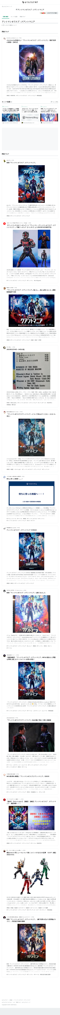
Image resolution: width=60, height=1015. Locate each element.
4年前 (21, 411)
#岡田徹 (9, 404)
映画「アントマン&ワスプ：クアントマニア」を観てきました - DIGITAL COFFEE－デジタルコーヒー (49, 110)
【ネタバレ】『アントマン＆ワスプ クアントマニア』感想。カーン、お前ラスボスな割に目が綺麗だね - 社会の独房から (30, 110)
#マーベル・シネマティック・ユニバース (37, 710)
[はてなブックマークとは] (11, 102)
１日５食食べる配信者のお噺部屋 (14, 476)
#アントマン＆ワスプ (32, 518)
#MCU (12, 583)
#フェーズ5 (42, 792)
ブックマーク (5, 106)
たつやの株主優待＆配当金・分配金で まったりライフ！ (18, 917)
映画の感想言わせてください (13, 411)
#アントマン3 (45, 469)
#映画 (8, 95)
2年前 (13, 160)
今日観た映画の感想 (11, 774)
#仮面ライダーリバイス (31, 907)
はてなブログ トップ (7, 6)
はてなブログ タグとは (6, 1002)
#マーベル (19, 518)
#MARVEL (12, 95)
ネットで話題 (14, 16)
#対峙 (8, 402)
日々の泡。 (9, 347)
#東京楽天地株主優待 (45, 974)
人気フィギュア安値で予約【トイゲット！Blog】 (17, 223)
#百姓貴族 (49, 910)
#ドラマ (33, 520)
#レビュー (29, 646)
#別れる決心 (13, 402)
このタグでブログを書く (52, 13)
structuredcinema (10, 717)
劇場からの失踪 (10, 287)
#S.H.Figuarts (37, 280)
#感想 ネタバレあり (15, 469)
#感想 (32, 340)
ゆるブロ (8, 160)
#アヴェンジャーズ (11, 518)
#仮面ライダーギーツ (19, 907)
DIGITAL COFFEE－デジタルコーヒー (14, 590)
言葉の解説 (5, 16)
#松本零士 (49, 402)
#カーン (50, 646)
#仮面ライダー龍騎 (43, 907)
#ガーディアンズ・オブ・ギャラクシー (36, 910)
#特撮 (11, 907)
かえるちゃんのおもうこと (12, 38)
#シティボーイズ (42, 402)
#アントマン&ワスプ (12, 767)
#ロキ (28, 520)
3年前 (30, 223)
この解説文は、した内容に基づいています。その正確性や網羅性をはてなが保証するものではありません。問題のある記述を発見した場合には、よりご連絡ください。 (9, 25)
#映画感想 (39, 95)
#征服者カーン (34, 792)
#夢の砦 (14, 404)
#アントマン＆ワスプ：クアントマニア (26, 95)
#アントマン (30, 280)
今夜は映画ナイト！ (11, 655)
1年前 (20, 38)
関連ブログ (22, 16)
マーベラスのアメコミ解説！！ (13, 799)
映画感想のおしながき (11, 527)
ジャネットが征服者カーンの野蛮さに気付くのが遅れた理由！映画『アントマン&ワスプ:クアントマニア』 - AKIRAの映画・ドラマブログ (11, 110)
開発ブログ (18, 1002)
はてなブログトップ (26, 1002)
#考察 (39, 340)
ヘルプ (13, 1002)
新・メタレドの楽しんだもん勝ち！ (14, 850)
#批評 (36, 340)
